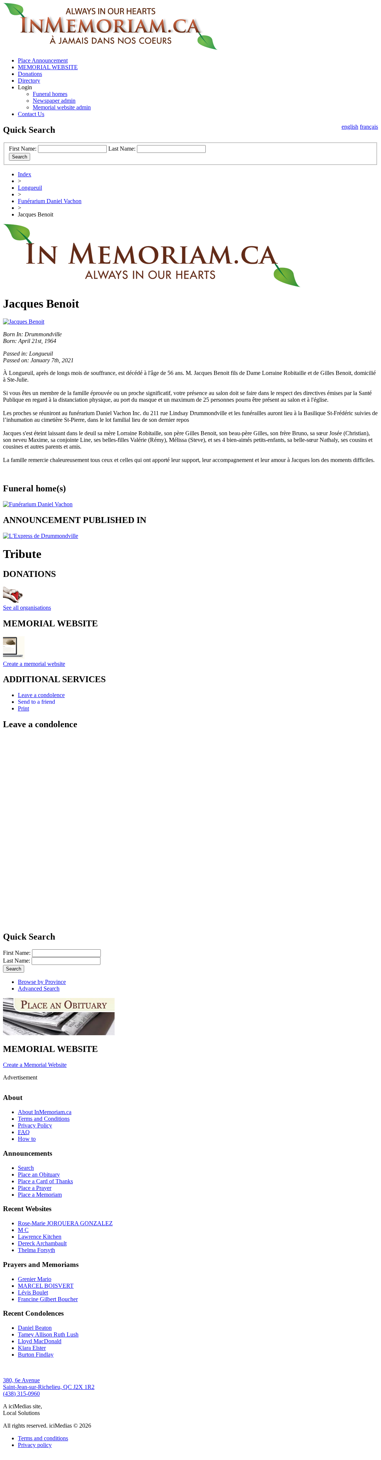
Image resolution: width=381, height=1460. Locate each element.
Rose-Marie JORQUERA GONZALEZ (65, 1223)
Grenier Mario (34, 1279)
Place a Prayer (34, 1188)
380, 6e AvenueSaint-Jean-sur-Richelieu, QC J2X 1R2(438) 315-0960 (49, 1387)
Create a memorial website (34, 664)
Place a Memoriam (40, 1194)
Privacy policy (35, 1445)
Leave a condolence (41, 695)
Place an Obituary (39, 1174)
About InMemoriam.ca (44, 1112)
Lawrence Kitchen (39, 1236)
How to (27, 1139)
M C (23, 1230)
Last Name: (121, 148)
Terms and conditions (43, 1438)
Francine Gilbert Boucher (48, 1299)
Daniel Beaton (35, 1328)
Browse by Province (42, 982)
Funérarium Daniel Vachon (49, 201)
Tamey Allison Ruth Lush (48, 1334)
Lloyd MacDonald (39, 1341)
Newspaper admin (54, 100)
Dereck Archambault (42, 1243)
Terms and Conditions (44, 1119)
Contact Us (31, 114)
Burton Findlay (36, 1354)
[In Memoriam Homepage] (110, 48)
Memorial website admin (62, 107)
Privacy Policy (35, 1125)
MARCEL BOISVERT (46, 1286)
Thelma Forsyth (36, 1250)
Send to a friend (36, 702)
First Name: (22, 148)
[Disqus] (190, 830)
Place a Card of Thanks (45, 1181)
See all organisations (27, 607)
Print (23, 708)
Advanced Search (39, 988)
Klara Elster (32, 1348)
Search (26, 1168)
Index (24, 174)
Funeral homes (50, 94)
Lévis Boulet (33, 1292)
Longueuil (30, 187)
